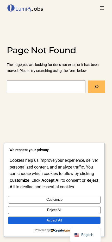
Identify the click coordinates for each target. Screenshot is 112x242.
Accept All (54, 220)
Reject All (54, 210)
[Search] (96, 86)
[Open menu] (102, 8)
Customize (54, 199)
